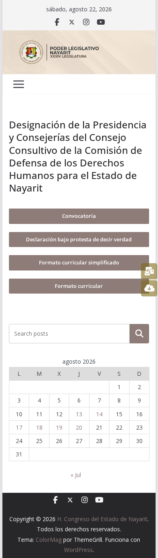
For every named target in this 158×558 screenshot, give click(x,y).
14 (99, 414)
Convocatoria (79, 215)
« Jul (75, 475)
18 (39, 427)
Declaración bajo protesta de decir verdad (79, 239)
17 (19, 427)
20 (79, 427)
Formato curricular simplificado (79, 262)
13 (79, 414)
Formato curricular (79, 286)
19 (59, 427)
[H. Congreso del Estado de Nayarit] (79, 36)
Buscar (139, 333)
